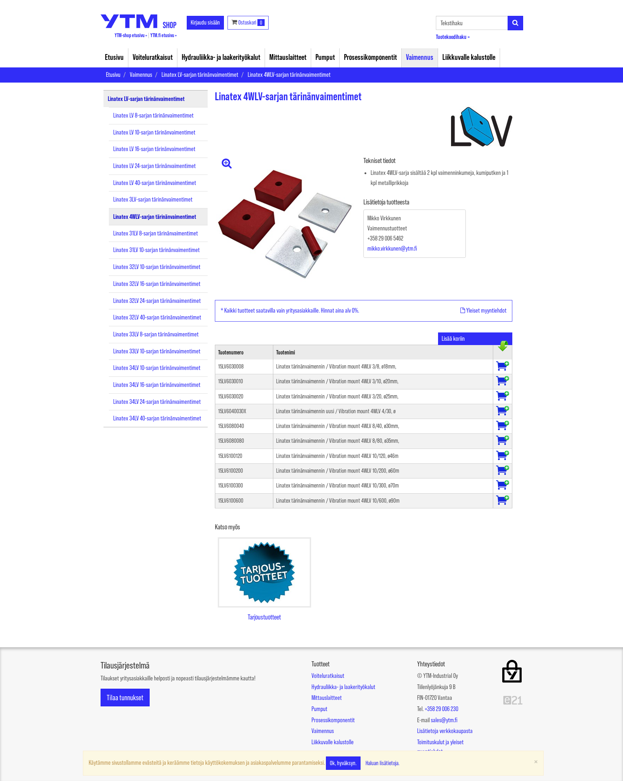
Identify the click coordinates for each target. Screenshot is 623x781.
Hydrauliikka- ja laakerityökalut (221, 57)
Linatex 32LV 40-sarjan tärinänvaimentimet (157, 317)
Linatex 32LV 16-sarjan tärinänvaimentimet (156, 283)
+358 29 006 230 (441, 708)
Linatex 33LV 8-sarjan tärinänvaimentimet (156, 334)
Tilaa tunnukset (125, 697)
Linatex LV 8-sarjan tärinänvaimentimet (153, 115)
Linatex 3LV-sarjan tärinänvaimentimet (153, 199)
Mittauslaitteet (287, 57)
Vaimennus (419, 57)
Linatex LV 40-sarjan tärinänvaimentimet (154, 182)
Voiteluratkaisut (153, 57)
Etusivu (114, 57)
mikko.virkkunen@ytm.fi (392, 248)
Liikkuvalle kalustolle (468, 57)
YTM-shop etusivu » (131, 35)
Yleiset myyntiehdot (486, 310)
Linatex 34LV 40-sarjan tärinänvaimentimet (157, 418)
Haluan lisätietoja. (382, 763)
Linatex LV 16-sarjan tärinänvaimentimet (154, 149)
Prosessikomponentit (370, 57)
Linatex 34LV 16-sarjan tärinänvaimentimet (156, 384)
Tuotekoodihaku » (453, 36)
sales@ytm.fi (444, 720)
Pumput (325, 57)
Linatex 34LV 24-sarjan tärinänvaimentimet (157, 401)
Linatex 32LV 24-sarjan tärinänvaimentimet (157, 300)
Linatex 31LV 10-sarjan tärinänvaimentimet (156, 249)
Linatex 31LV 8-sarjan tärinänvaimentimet (155, 233)
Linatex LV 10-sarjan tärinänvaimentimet (154, 132)
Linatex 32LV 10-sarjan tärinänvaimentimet (156, 266)
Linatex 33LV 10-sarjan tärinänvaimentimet (156, 351)
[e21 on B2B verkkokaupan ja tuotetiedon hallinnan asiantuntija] (512, 699)
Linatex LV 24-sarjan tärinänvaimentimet (154, 165)
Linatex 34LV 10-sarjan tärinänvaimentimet (156, 367)
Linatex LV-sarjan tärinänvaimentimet (200, 74)
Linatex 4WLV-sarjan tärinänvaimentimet (289, 74)
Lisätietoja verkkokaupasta (445, 730)
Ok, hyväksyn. (343, 763)
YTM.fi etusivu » (163, 35)
